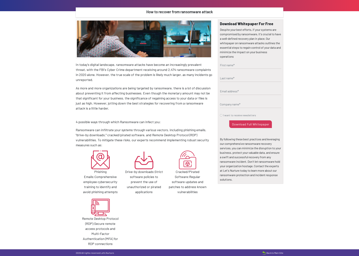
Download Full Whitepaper (250, 124)
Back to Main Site (274, 253)
